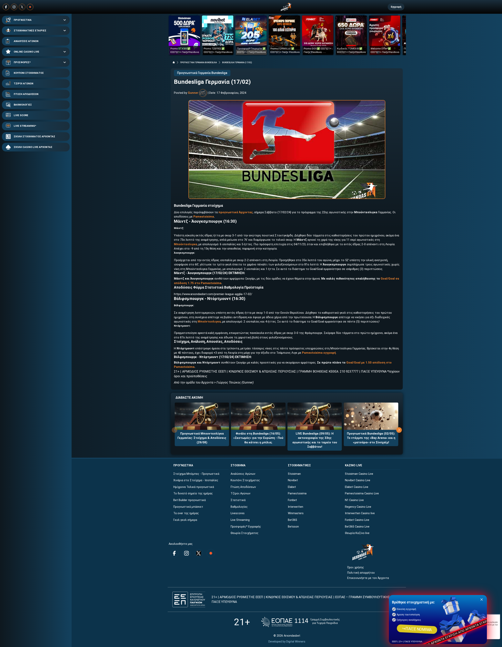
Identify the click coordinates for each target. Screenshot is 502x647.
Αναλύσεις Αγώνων (243, 474)
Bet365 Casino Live (357, 526)
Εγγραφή (396, 6)
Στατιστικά (238, 500)
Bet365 (292, 520)
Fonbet (292, 500)
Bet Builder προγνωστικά (189, 500)
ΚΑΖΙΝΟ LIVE (353, 465)
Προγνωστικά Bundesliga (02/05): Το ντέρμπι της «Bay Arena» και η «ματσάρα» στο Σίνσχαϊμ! (371, 438)
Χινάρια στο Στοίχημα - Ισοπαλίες (195, 480)
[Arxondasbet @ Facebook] (6, 7)
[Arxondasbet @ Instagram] (14, 7)
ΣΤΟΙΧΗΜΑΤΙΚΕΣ (299, 465)
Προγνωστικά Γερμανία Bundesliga (202, 73)
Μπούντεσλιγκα (185, 244)
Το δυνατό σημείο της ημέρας (193, 493)
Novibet (293, 480)
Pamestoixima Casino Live (362, 493)
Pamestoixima (297, 493)
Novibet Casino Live (357, 480)
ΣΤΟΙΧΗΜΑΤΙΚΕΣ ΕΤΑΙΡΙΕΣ (30, 30)
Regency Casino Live (358, 506)
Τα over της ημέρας (186, 513)
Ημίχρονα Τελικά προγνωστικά (193, 487)
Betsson (293, 526)
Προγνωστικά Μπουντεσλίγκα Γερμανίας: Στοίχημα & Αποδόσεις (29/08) (201, 438)
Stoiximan (294, 474)
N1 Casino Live (354, 500)
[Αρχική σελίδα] (174, 62)
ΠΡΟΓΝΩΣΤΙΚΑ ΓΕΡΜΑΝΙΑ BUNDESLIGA (198, 62)
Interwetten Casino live (360, 513)
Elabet (292, 487)
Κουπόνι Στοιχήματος (245, 480)
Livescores (238, 513)
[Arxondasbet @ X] (22, 7)
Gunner (193, 93)
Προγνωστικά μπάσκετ (188, 506)
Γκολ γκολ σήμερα (185, 520)
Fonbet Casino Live (357, 520)
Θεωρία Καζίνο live (357, 533)
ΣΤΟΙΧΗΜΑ (238, 465)
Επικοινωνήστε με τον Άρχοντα (368, 578)
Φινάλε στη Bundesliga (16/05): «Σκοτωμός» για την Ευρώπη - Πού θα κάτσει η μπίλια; (258, 438)
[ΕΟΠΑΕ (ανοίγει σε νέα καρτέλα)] (300, 622)
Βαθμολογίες (239, 506)
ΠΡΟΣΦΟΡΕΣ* (22, 62)
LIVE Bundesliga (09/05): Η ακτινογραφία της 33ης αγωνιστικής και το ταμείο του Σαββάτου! (314, 440)
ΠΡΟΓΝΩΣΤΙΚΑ (23, 19)
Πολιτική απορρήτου (361, 572)
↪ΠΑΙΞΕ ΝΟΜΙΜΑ (417, 629)
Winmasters (296, 513)
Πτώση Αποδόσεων (243, 487)
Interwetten (295, 506)
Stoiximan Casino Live (359, 474)
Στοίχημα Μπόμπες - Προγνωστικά (196, 474)
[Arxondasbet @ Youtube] (30, 7)
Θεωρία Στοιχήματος (244, 533)
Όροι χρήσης (355, 567)
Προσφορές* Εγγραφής (246, 526)
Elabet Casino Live (356, 487)
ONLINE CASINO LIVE (26, 51)
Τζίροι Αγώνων (240, 493)
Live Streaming (240, 520)
